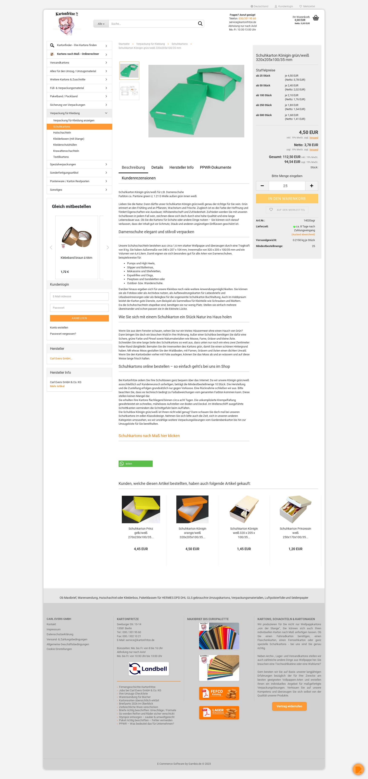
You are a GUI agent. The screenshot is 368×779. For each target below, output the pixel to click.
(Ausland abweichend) (303, 234)
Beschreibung (133, 167)
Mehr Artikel (57, 386)
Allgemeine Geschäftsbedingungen (68, 644)
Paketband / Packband (64, 96)
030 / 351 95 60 (131, 632)
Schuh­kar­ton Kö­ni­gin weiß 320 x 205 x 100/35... (244, 533)
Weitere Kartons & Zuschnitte (67, 79)
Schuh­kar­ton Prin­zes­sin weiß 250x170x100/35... (295, 533)
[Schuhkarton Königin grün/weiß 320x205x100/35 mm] (196, 101)
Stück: (314, 167)
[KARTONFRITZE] (67, 23)
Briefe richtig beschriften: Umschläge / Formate (147, 710)
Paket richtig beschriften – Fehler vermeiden (145, 720)
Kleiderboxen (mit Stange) (68, 138)
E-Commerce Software (170, 763)
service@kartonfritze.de (140, 640)
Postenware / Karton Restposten (69, 181)
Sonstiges (56, 189)
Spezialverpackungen (63, 164)
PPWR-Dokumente (215, 167)
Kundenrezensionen (139, 178)
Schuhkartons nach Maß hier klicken (149, 435)
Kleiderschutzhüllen (65, 144)
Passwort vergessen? (63, 333)
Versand (313, 149)
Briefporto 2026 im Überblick (136, 703)
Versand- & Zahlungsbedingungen (67, 639)
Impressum (53, 629)
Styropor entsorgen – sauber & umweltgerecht (146, 717)
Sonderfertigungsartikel (64, 172)
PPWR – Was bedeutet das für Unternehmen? (146, 723)
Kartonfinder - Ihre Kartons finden (76, 45)
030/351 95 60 (247, 18)
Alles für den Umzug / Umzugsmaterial (73, 71)
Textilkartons (61, 156)
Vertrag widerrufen (289, 706)
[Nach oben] (11, 773)
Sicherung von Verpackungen (67, 104)
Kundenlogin (285, 6)
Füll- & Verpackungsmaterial (67, 88)
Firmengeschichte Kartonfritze (137, 687)
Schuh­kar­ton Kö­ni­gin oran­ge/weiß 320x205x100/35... (192, 533)
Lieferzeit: (262, 226)
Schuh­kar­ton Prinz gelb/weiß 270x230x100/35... (141, 533)
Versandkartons (59, 62)
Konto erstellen (59, 327)
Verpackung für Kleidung (65, 113)
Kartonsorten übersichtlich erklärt (139, 700)
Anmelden (79, 318)
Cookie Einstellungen (59, 649)
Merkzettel (308, 6)
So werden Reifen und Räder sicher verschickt (146, 713)
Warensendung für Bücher (135, 697)
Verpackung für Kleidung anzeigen (73, 120)
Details (157, 167)
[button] (136, 464)
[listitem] (76, 247)
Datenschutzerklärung (60, 634)
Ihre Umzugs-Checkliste (133, 693)
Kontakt (51, 624)
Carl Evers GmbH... (61, 358)
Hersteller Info (182, 167)
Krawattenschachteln (66, 151)
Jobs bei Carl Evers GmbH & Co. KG (140, 690)
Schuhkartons (61, 126)
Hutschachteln (62, 132)
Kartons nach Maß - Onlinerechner (77, 53)
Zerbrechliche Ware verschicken (138, 707)
